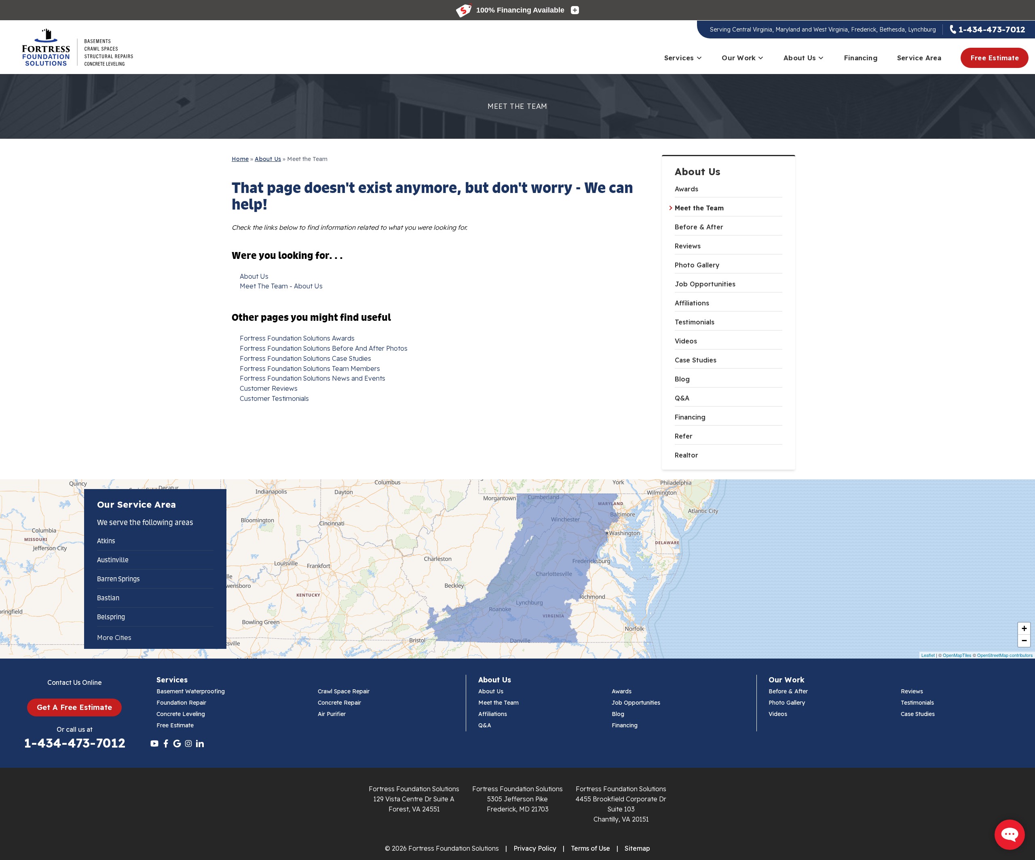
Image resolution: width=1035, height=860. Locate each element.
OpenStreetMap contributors (1005, 655)
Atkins (106, 541)
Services (679, 57)
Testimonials (694, 322)
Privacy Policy (534, 848)
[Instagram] (188, 743)
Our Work (739, 57)
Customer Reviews (269, 388)
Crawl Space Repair (344, 691)
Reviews (688, 246)
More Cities (114, 637)
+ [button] (1024, 628)
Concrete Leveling (180, 714)
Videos (686, 341)
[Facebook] (166, 743)
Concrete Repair (339, 702)
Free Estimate (994, 57)
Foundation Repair (181, 702)
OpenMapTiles (957, 655)
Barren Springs (118, 579)
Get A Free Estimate (74, 707)
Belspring (111, 617)
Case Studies (695, 360)
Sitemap (637, 848)
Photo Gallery (697, 265)
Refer (684, 436)
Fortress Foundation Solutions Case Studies (305, 358)
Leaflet (928, 655)
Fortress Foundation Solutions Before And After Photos (324, 348)
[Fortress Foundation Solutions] (77, 47)
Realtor (686, 455)
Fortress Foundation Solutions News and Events (312, 378)
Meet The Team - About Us (281, 286)
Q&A (682, 398)
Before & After (699, 227)
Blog (682, 379)
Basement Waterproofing (190, 691)
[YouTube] (154, 743)
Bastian (108, 598)
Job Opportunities (705, 284)
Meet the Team (699, 208)
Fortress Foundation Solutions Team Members (310, 368)
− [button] (1024, 640)
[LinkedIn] (200, 743)
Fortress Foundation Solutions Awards (297, 338)
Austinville (113, 560)
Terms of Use (590, 848)
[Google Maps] (177, 743)
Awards (686, 189)
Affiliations (692, 303)
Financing (861, 57)
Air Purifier (332, 714)
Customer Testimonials (274, 398)
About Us (800, 57)
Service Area (919, 57)
